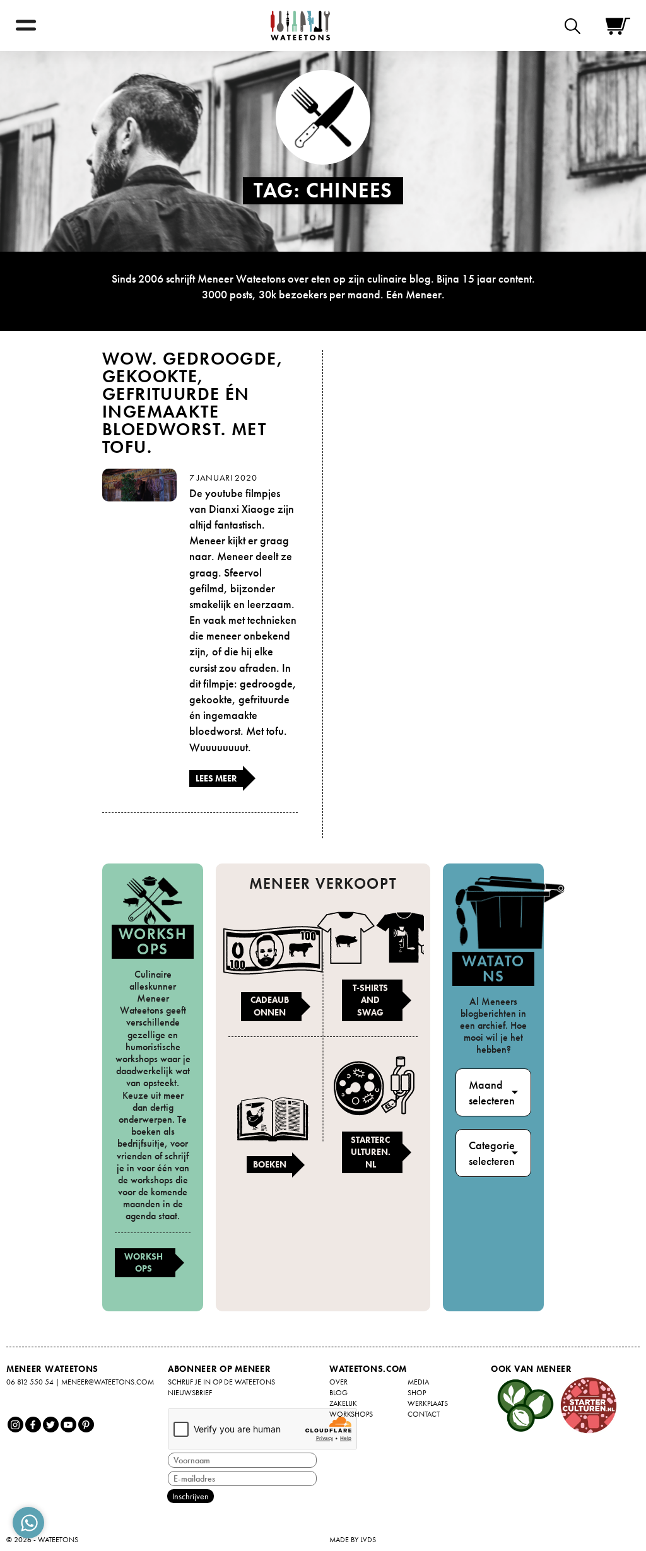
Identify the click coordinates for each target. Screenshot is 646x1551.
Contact (424, 1414)
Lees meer (216, 778)
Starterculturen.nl (371, 1152)
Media (418, 1382)
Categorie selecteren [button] (492, 1153)
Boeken (269, 1164)
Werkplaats (428, 1403)
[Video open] (576, 25)
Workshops (143, 1263)
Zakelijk (343, 1403)
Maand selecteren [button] (492, 1092)
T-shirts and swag (370, 1000)
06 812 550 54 (30, 1382)
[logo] (300, 25)
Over (338, 1382)
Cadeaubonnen (269, 1006)
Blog (338, 1393)
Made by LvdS (352, 1540)
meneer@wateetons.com (107, 1382)
